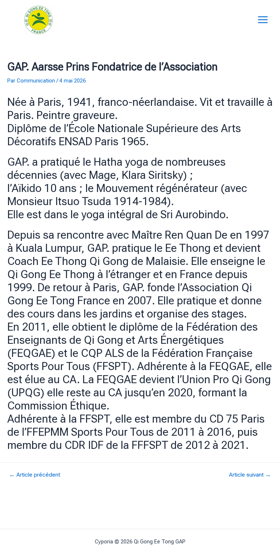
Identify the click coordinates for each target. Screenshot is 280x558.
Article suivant (250, 475)
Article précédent (34, 475)
